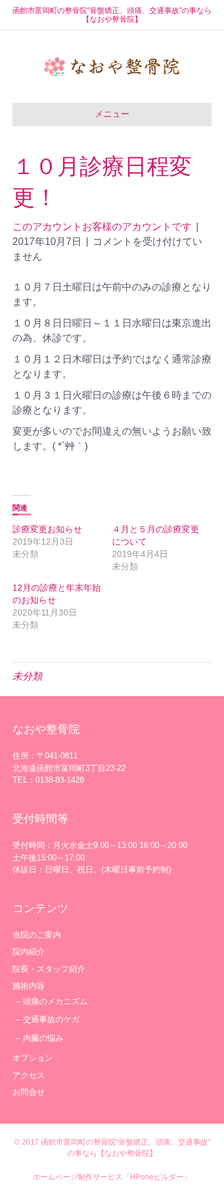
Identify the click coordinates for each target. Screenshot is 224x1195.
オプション (32, 1058)
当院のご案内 (36, 934)
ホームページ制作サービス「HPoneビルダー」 (112, 1177)
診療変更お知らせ (47, 529)
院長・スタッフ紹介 (48, 969)
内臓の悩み (43, 1038)
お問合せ (28, 1092)
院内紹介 (28, 951)
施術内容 (28, 985)
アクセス (28, 1075)
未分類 (27, 676)
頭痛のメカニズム (55, 1001)
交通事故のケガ (51, 1019)
